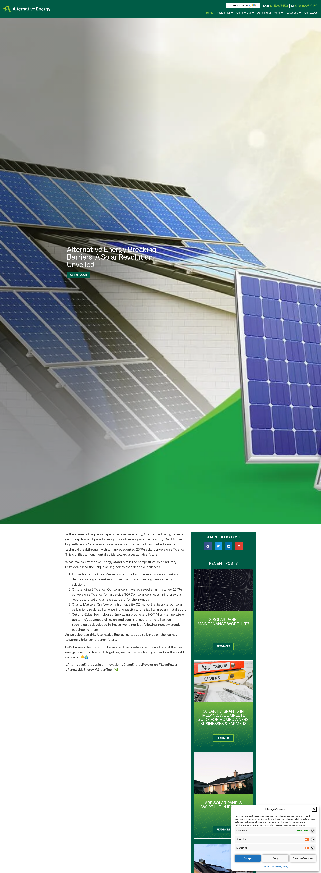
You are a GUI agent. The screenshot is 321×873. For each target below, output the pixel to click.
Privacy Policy (281, 866)
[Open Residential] (232, 13)
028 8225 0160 (306, 6)
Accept (248, 858)
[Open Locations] (300, 13)
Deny (275, 858)
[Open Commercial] (253, 13)
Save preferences (303, 858)
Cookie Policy (267, 866)
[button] (314, 809)
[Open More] (282, 13)
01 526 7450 (279, 6)
